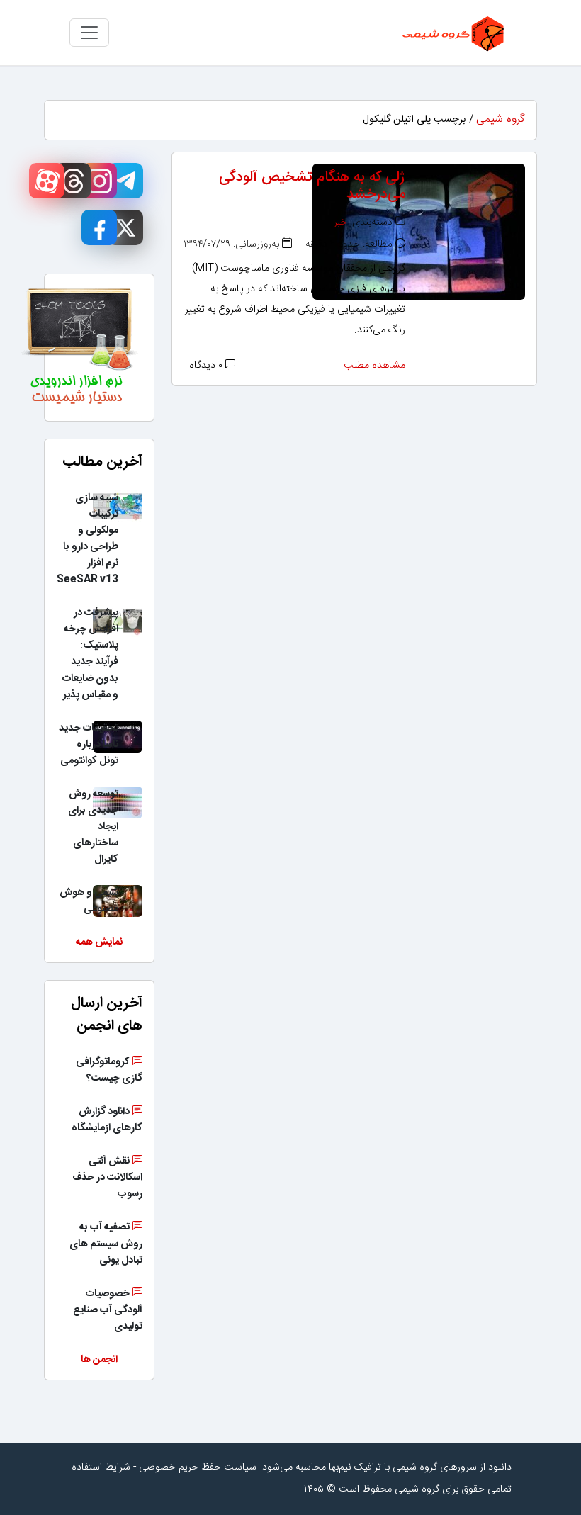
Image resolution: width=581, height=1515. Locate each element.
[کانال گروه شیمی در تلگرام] (125, 180)
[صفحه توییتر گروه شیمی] (125, 227)
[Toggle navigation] (89, 32)
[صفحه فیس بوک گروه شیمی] (99, 227)
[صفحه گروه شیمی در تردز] (73, 180)
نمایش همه (99, 942)
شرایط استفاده (101, 1467)
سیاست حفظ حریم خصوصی (197, 1467)
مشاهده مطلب (374, 365)
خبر (340, 222)
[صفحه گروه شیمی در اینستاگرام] (99, 180)
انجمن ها (99, 1359)
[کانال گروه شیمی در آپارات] (46, 180)
